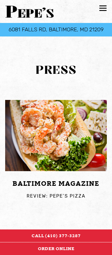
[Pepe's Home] (29, 11)
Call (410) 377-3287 (56, 236)
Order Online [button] (56, 249)
